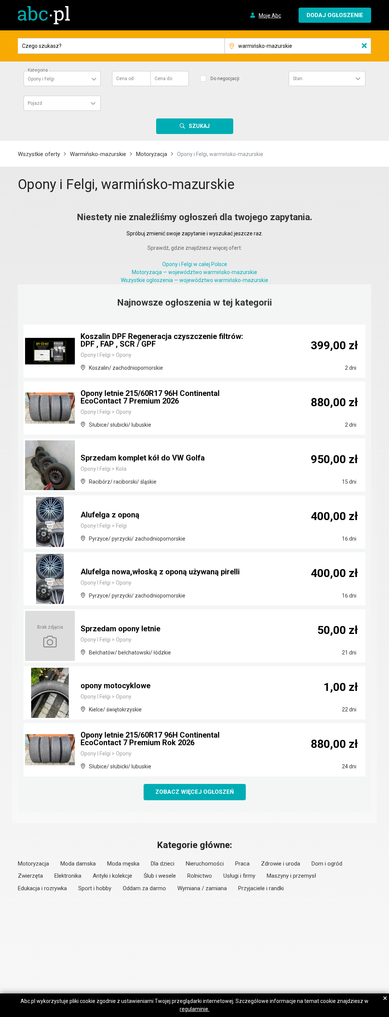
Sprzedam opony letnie (120, 628)
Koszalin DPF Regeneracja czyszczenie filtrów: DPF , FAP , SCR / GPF (162, 340)
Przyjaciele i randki (261, 888)
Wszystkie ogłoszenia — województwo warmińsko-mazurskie (194, 280)
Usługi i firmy (239, 875)
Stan (297, 78)
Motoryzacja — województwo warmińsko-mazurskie (194, 272)
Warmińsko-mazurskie (98, 154)
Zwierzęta (30, 875)
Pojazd (35, 103)
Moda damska (78, 863)
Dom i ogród (327, 863)
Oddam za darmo (144, 888)
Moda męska (123, 863)
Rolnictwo (199, 875)
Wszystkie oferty (39, 154)
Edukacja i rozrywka (42, 888)
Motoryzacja (151, 154)
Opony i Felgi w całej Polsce (194, 264)
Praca (242, 863)
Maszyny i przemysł (291, 875)
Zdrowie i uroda (280, 863)
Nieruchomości (205, 863)
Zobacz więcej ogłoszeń (194, 791)
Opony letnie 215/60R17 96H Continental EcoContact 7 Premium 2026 (150, 397)
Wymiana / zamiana (202, 888)
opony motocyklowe (115, 685)
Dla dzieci (162, 863)
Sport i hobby (94, 888)
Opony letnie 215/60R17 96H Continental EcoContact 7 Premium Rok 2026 (150, 738)
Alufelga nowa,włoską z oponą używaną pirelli (160, 571)
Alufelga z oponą (110, 514)
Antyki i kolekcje (112, 875)
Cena (125, 78)
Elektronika (67, 875)
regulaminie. (194, 1009)
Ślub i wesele (160, 875)
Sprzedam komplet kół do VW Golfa (143, 457)
